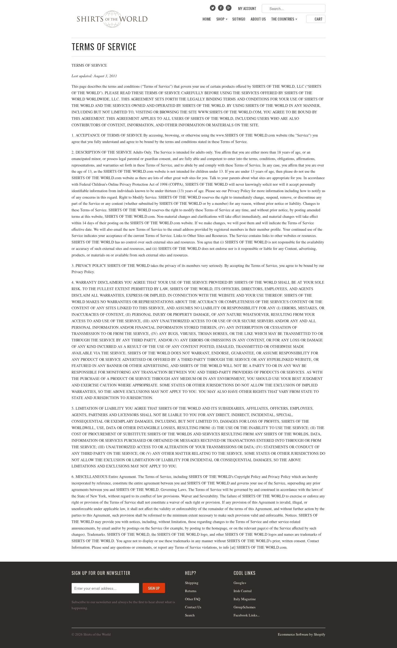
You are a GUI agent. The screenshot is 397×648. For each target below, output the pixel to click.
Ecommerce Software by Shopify (301, 634)
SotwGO (238, 19)
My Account (247, 8)
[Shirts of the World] (112, 19)
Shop (221, 19)
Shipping (191, 582)
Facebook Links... (247, 615)
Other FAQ (192, 598)
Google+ (240, 582)
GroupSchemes (244, 607)
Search (190, 615)
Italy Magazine (245, 598)
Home (207, 19)
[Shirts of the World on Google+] (229, 9)
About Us (258, 19)
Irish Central (243, 590)
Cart (318, 19)
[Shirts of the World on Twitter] (213, 9)
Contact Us (193, 607)
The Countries (284, 19)
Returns (190, 590)
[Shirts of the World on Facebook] (221, 9)
